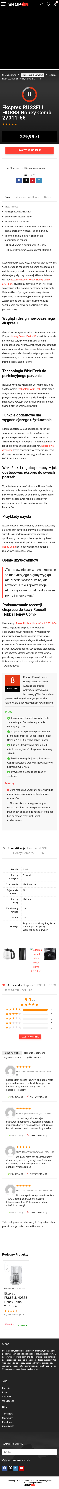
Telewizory (7, 1414)
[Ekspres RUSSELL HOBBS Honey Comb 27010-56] (16, 1275)
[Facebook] (4, 1468)
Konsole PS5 (8, 1426)
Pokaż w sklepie (29, 150)
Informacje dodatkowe (27, 197)
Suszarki (6, 1396)
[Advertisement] (29, 39)
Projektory (7, 1422)
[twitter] (10, 1468)
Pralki (5, 1392)
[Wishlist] (48, 4)
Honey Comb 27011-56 (23, 336)
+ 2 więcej (22, 1325)
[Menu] (3, 4)
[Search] (41, 4)
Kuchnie (6, 1388)
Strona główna (9, 75)
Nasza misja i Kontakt (33, 1483)
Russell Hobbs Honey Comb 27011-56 (36, 623)
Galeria (47, 197)
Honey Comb (9, 546)
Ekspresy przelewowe (32, 75)
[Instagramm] (15, 1468)
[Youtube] (21, 1468)
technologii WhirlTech (29, 389)
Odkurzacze (8, 1401)
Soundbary (7, 1418)
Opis (7, 197)
